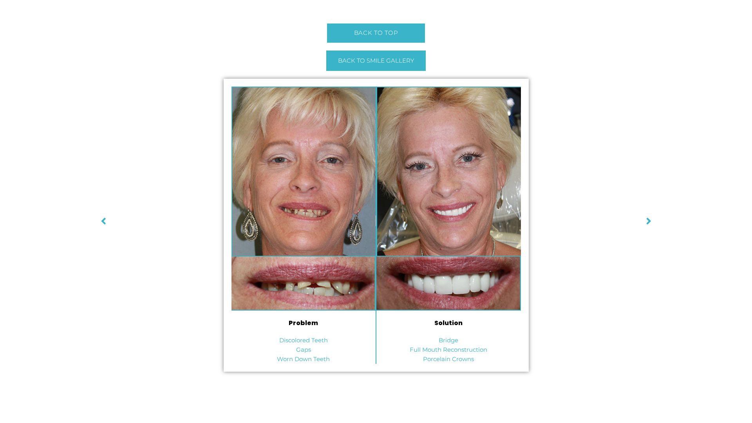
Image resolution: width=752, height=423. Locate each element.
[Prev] (514, 220)
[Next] (238, 220)
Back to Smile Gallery (376, 60)
